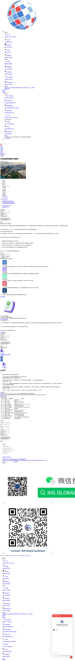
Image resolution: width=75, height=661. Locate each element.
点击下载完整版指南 (4, 319)
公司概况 (4, 460)
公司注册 (19, 459)
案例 (3, 91)
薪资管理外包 (23, 459)
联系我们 (2, 154)
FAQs (3, 207)
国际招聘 (11, 459)
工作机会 (32, 460)
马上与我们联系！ (7, 138)
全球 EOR (7, 459)
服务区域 (4, 90)
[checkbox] (37, 256)
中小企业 (9, 87)
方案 (3, 31)
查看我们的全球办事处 (6, 457)
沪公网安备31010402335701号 (25, 555)
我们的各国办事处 (22, 460)
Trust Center (45, 460)
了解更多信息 (6, 88)
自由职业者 (13, 87)
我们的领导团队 (15, 460)
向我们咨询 (2, 392)
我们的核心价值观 (9, 460)
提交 (1, 222)
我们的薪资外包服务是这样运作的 (8, 202)
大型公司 (6, 87)
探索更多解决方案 (5, 206)
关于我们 (4, 92)
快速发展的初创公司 (19, 87)
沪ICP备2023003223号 (13, 555)
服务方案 (4, 459)
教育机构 (33, 87)
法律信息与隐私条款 (37, 460)
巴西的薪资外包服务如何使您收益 (8, 203)
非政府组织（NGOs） (27, 87)
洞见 (3, 139)
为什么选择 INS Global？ (6, 205)
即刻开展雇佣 (2, 296)
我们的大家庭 (27, 460)
